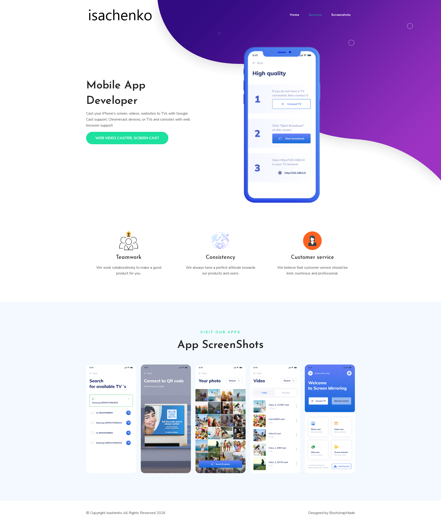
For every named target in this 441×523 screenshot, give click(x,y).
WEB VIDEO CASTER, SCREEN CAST (127, 138)
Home (294, 15)
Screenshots (341, 15)
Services (315, 15)
